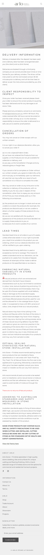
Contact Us (6, 482)
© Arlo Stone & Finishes (22, 550)
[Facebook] (3, 471)
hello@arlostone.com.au (13, 114)
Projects (5, 514)
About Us (6, 485)
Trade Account (8, 503)
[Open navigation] (3, 4)
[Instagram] (8, 471)
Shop (4, 500)
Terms (4, 489)
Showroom (6, 511)
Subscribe (10, 540)
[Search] (41, 4)
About (4, 507)
